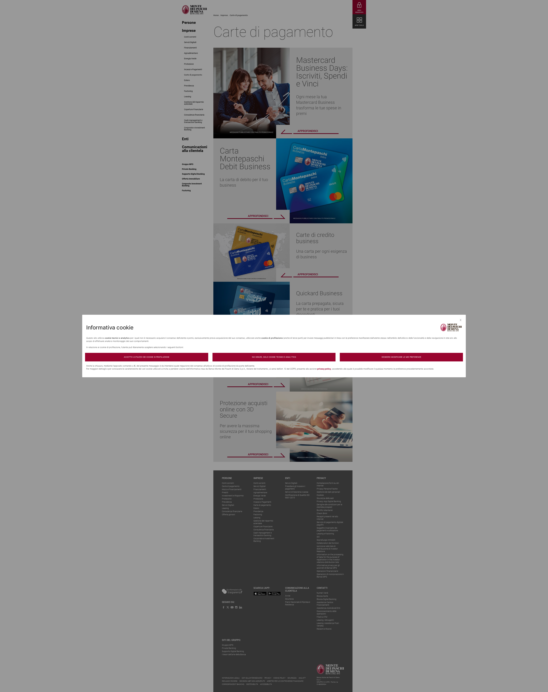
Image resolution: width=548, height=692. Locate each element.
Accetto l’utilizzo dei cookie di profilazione (146, 357)
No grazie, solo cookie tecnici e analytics (274, 357)
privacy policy (324, 369)
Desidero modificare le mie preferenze (401, 357)
